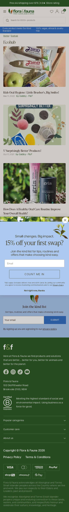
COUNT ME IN (34, 274)
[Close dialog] (65, 220)
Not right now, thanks (34, 290)
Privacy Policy (58, 285)
